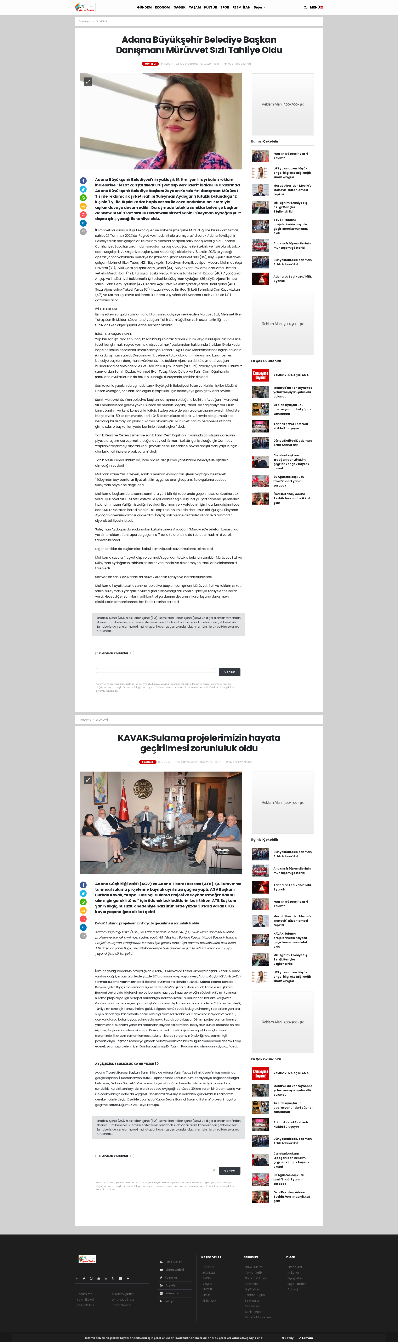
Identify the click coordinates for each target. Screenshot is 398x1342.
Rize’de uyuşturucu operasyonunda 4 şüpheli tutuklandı (293, 409)
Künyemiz (172, 1293)
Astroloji (293, 1289)
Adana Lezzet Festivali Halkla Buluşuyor (290, 426)
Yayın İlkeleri (85, 1299)
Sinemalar (252, 1301)
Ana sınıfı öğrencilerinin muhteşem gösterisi (292, 245)
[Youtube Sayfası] (100, 1278)
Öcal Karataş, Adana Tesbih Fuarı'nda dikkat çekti (291, 498)
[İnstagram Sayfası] (93, 1278)
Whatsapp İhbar (123, 1299)
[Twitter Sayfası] (86, 1278)
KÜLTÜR (210, 7)
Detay (289, 1338)
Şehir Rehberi (254, 1312)
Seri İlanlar (252, 1306)
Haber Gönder (121, 1305)
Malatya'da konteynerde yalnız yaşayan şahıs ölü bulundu (292, 392)
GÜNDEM (144, 7)
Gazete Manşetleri (258, 1317)
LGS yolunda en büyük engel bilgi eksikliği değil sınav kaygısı (292, 172)
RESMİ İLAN (241, 7)
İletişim (170, 1301)
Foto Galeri (173, 1262)
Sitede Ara (295, 1267)
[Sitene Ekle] (129, 1278)
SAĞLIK (180, 7)
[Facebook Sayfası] (78, 1278)
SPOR (224, 7)
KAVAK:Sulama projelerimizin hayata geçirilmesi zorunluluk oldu (290, 226)
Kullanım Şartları (123, 1294)
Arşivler (171, 1285)
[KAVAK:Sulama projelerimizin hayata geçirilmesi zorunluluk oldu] (161, 822)
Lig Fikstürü (252, 1289)
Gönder (229, 672)
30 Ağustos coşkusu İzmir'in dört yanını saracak (288, 481)
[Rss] (115, 1278)
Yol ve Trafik (253, 1273)
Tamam (307, 1338)
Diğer (258, 7)
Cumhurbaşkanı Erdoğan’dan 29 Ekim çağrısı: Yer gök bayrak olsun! (291, 461)
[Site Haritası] (122, 1278)
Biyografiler (295, 1278)
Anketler (293, 1273)
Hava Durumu (255, 1267)
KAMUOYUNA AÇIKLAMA (291, 375)
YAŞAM (195, 7)
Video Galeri (174, 1270)
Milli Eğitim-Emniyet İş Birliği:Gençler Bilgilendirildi (290, 207)
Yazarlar (170, 1278)
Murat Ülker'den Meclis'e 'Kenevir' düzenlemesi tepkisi (292, 190)
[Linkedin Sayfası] (107, 1278)
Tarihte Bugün (255, 1295)
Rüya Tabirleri (297, 1284)
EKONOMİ (163, 7)
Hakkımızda (84, 1294)
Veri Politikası (85, 1305)
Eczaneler (251, 1284)
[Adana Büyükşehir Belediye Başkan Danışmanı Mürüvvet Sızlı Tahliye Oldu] (161, 121)
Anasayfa (85, 21)
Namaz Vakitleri (256, 1278)
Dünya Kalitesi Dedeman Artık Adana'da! (292, 262)
